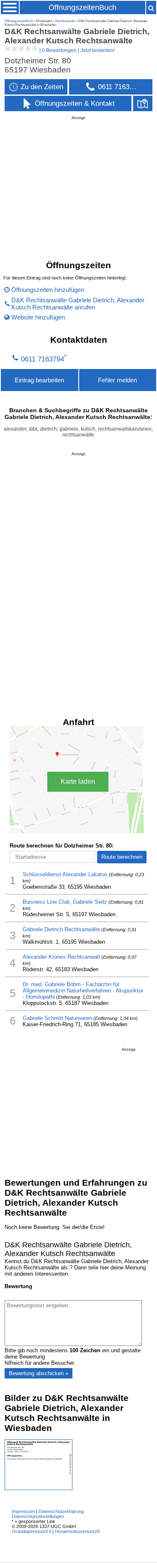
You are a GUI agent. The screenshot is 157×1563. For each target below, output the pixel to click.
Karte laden (78, 781)
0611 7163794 (42, 359)
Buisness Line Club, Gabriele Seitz (65, 902)
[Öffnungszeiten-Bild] (38, 1488)
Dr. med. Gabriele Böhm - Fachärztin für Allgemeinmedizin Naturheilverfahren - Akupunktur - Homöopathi (83, 990)
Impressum (23, 1511)
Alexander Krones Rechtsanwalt (61, 957)
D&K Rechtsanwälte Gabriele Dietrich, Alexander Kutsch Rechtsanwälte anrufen (77, 304)
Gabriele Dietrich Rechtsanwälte (61, 929)
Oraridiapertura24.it (31, 1531)
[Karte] (142, 103)
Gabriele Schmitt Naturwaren (57, 1018)
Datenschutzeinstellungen (38, 1516)
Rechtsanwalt (65, 21)
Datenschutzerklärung (61, 1511)
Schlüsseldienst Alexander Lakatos (65, 874)
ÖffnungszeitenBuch (82, 7)
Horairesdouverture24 (77, 1531)
